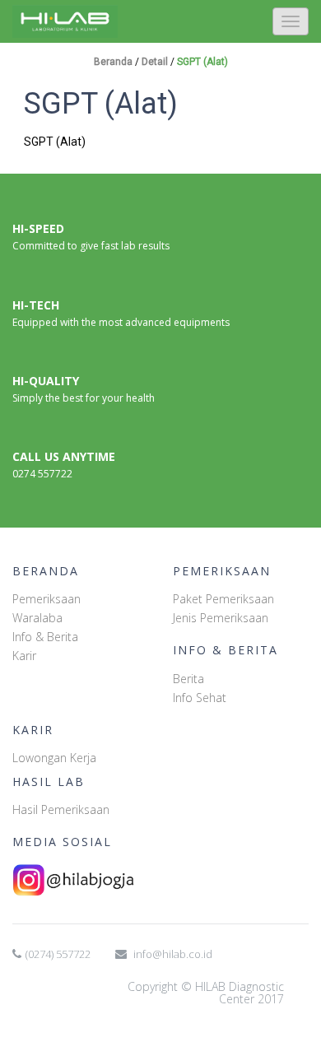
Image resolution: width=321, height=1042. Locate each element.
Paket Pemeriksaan (223, 599)
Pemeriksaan (46, 599)
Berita (188, 678)
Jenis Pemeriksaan (220, 618)
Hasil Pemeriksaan (60, 809)
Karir (24, 655)
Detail (156, 61)
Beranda (114, 61)
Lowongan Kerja (54, 757)
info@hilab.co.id (172, 954)
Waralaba (37, 618)
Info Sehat (199, 697)
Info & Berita (45, 636)
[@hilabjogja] (160, 880)
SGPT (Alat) (202, 61)
